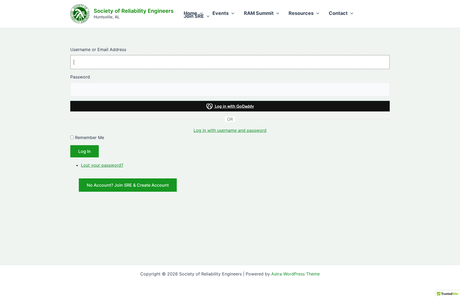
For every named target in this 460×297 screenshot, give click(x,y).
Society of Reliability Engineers (134, 11)
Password (80, 77)
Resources (301, 13)
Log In (84, 151)
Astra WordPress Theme (295, 274)
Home (190, 13)
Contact (338, 13)
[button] (200, 13)
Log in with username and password (230, 130)
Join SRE (194, 16)
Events (220, 13)
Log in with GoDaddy (234, 106)
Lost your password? (102, 165)
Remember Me (89, 137)
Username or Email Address (98, 49)
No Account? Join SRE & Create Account (128, 185)
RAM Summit (259, 13)
